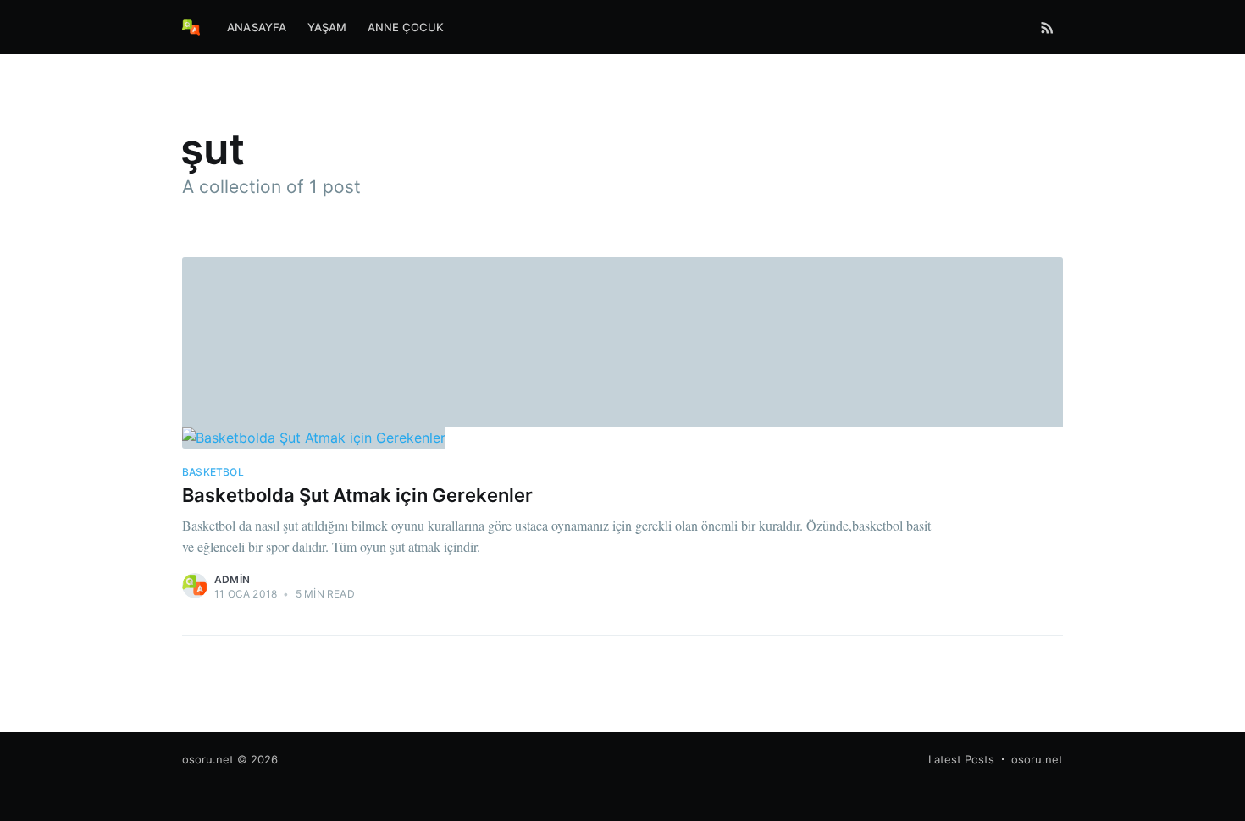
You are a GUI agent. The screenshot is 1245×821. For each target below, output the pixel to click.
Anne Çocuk (406, 27)
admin (232, 579)
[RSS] (1047, 27)
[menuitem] (257, 27)
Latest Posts (961, 759)
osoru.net (208, 759)
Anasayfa (257, 27)
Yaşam (327, 27)
